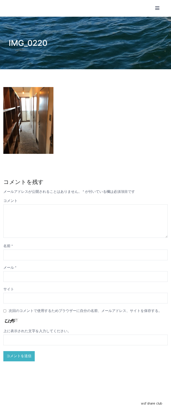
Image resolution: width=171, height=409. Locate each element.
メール (9, 268)
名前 (8, 246)
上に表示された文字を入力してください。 (37, 331)
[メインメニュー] (157, 8)
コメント (10, 201)
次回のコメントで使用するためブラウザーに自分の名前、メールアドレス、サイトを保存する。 (85, 311)
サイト (8, 289)
